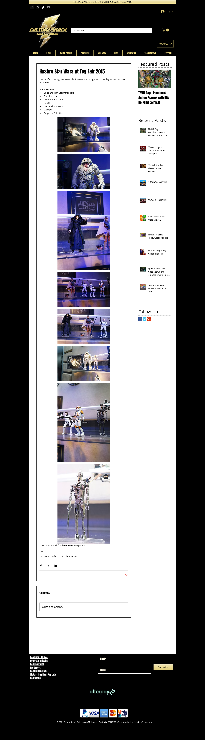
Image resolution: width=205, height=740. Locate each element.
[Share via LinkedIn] (55, 565)
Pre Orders (35, 667)
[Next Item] (166, 78)
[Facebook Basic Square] (140, 319)
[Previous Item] (143, 78)
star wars (44, 556)
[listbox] (165, 43)
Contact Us (35, 678)
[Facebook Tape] (32, 7)
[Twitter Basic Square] (144, 319)
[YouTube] (49, 7)
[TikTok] (43, 7)
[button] (166, 30)
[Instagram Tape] (37, 7)
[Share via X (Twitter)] (48, 565)
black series (71, 556)
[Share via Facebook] (40, 565)
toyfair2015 (57, 556)
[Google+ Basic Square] (149, 319)
